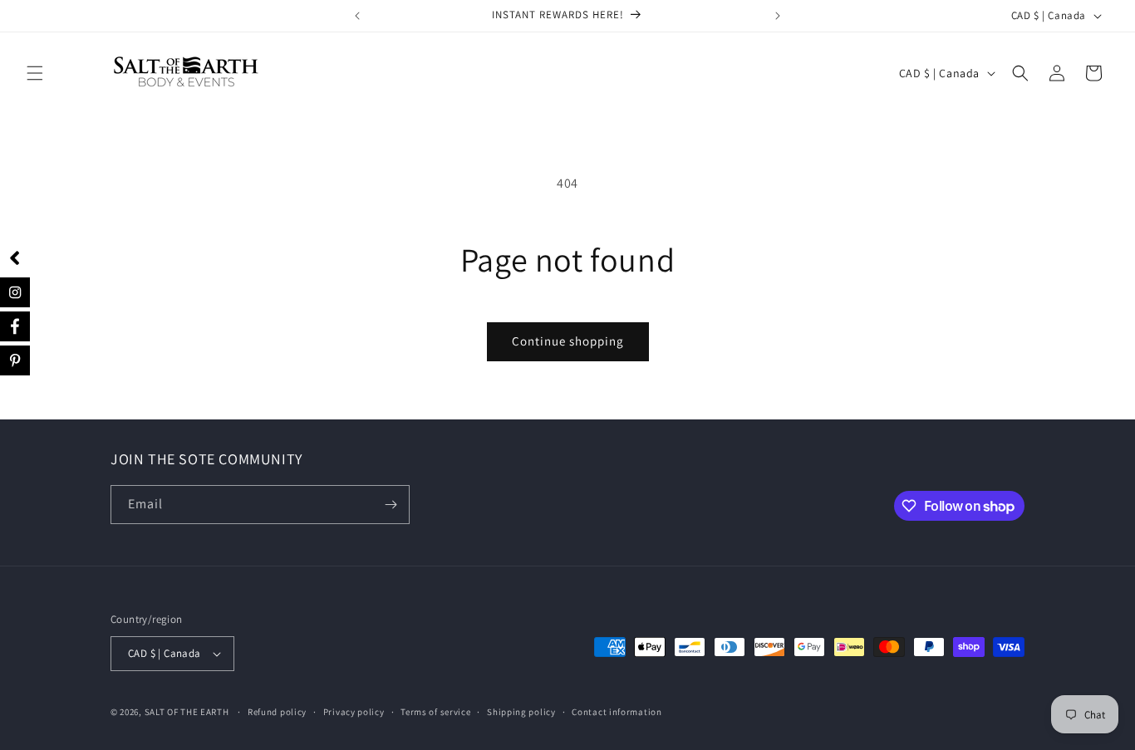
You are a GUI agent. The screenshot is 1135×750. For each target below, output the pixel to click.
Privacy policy (354, 712)
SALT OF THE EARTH (187, 712)
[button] (35, 73)
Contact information (616, 712)
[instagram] (14, 292)
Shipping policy (521, 712)
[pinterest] (16, 357)
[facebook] (15, 325)
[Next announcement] (777, 16)
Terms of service (435, 712)
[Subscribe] (390, 504)
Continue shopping (568, 341)
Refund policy (277, 712)
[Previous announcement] (357, 16)
